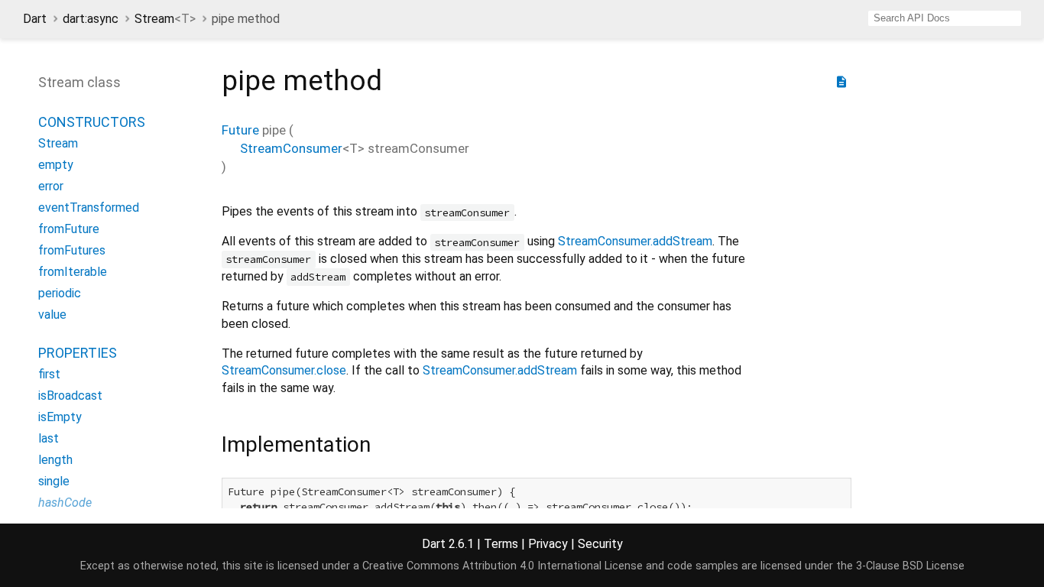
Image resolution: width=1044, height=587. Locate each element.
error (50, 186)
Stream (165, 18)
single (54, 481)
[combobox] (944, 18)
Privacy (548, 544)
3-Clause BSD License (910, 565)
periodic (59, 293)
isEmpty (60, 417)
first (49, 374)
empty (55, 164)
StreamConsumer (291, 148)
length (55, 459)
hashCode (65, 502)
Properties (77, 353)
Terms (501, 544)
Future (240, 130)
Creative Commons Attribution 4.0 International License (502, 565)
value (52, 314)
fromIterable (72, 271)
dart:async (90, 18)
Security (600, 544)
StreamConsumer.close (284, 370)
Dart (35, 18)
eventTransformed (88, 207)
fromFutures (71, 250)
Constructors (91, 122)
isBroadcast (70, 395)
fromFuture (68, 229)
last (48, 438)
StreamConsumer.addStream (635, 241)
